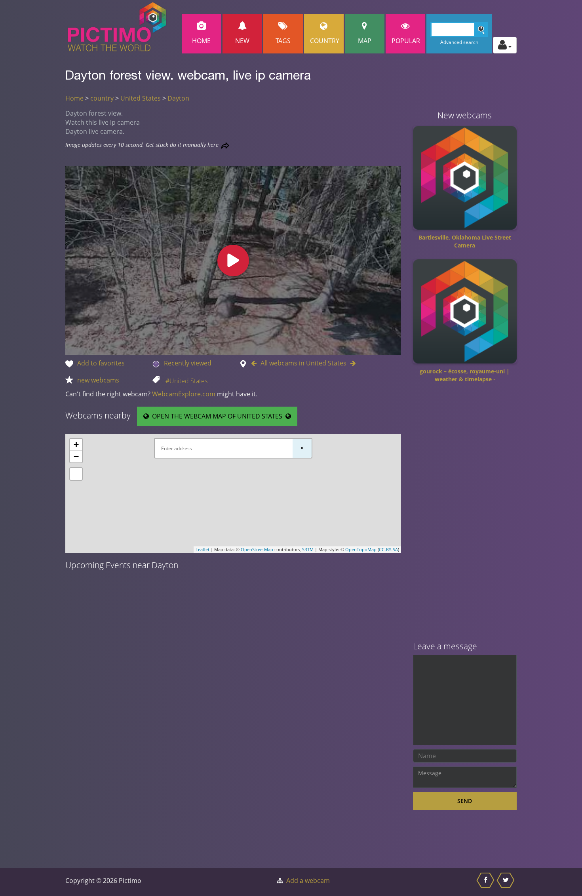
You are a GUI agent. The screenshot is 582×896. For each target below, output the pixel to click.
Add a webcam (308, 880)
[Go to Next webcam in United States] (351, 363)
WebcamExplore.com (183, 394)
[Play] (233, 260)
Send (464, 801)
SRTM (308, 549)
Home (201, 40)
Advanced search (459, 42)
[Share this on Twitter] (506, 882)
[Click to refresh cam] (225, 145)
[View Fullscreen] (76, 474)
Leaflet (202, 549)
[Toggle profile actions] (505, 45)
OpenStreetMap (257, 549)
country (102, 98)
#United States (186, 381)
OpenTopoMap (361, 549)
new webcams (98, 380)
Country (324, 40)
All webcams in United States (303, 363)
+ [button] (76, 444)
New (242, 40)
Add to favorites (101, 363)
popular (406, 40)
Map (364, 40)
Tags (283, 40)
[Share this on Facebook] (486, 882)
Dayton (178, 98)
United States (140, 98)
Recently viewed (187, 363)
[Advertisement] (465, 515)
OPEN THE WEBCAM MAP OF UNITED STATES (217, 416)
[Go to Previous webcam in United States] (256, 363)
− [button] (76, 456)
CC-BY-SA (388, 549)
